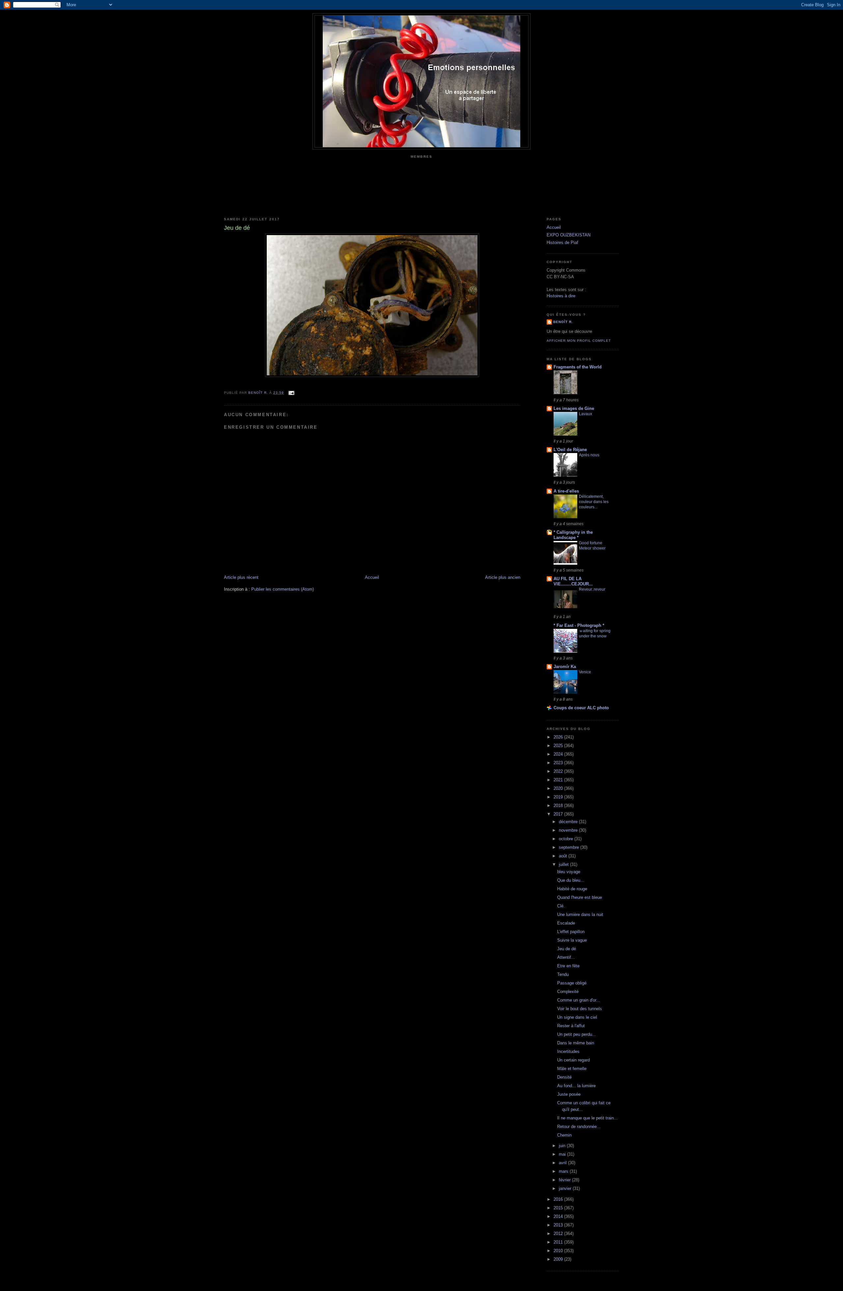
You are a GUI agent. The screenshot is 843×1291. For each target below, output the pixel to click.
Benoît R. (563, 322)
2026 (559, 737)
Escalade (566, 923)
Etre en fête (568, 965)
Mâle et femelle (571, 1068)
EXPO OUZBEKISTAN (568, 234)
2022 (559, 771)
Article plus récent (241, 577)
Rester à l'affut (571, 1025)
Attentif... (566, 957)
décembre (569, 821)
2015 (559, 1207)
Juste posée (569, 1094)
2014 (559, 1216)
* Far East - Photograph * (579, 625)
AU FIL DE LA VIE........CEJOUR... (573, 581)
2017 (559, 814)
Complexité (568, 991)
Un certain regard (573, 1060)
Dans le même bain (575, 1042)
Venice (585, 672)
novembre (569, 830)
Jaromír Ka (565, 666)
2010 (559, 1250)
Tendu (563, 974)
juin (563, 1145)
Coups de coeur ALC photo (581, 707)
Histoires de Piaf (562, 242)
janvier (566, 1188)
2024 (559, 754)
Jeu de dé (566, 948)
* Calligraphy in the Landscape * (573, 535)
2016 (559, 1199)
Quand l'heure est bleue (579, 897)
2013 (559, 1225)
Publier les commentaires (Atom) (282, 589)
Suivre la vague (572, 940)
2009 (559, 1259)
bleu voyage (568, 871)
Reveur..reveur (592, 589)
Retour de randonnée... (579, 1126)
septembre (569, 847)
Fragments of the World (578, 366)
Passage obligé (571, 983)
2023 (559, 762)
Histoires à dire (561, 295)
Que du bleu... (570, 880)
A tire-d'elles (566, 491)
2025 (559, 745)
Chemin (564, 1135)
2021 (559, 779)
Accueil (372, 577)
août (563, 855)
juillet (564, 864)
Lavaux (585, 414)
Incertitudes (568, 1051)
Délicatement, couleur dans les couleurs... (594, 501)
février (565, 1179)
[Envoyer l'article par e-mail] (291, 392)
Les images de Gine (574, 408)
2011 (559, 1242)
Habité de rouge (572, 888)
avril (563, 1162)
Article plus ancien (502, 577)
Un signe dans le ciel (577, 1017)
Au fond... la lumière (576, 1085)
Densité (564, 1077)
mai (563, 1154)
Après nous (589, 455)
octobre (566, 838)
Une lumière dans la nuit (580, 914)
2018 (559, 805)
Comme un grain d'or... (578, 1000)
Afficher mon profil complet (579, 340)
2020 (559, 788)
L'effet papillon (571, 931)
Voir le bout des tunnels (579, 1008)
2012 (559, 1233)
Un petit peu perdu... (576, 1034)
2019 (559, 796)
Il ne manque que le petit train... (587, 1118)
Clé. (561, 905)
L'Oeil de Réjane (570, 449)
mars (564, 1171)
